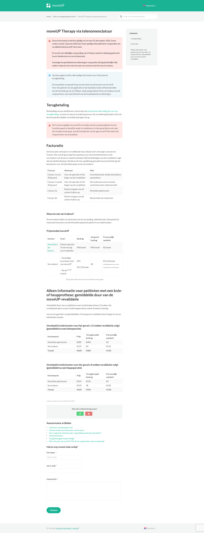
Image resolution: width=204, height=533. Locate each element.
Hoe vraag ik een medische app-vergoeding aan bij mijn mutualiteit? (75, 433)
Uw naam (52, 452)
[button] (80, 414)
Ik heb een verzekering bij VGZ (61, 427)
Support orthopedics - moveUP (67, 528)
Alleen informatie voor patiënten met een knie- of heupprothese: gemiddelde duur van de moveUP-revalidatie (141, 54)
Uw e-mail (52, 466)
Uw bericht (52, 479)
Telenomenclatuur (56, 436)
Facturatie (134, 44)
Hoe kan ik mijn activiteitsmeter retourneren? (66, 430)
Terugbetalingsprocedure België (61, 438)
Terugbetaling (136, 39)
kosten (51, 250)
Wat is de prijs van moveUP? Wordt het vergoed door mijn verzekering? (77, 441)
